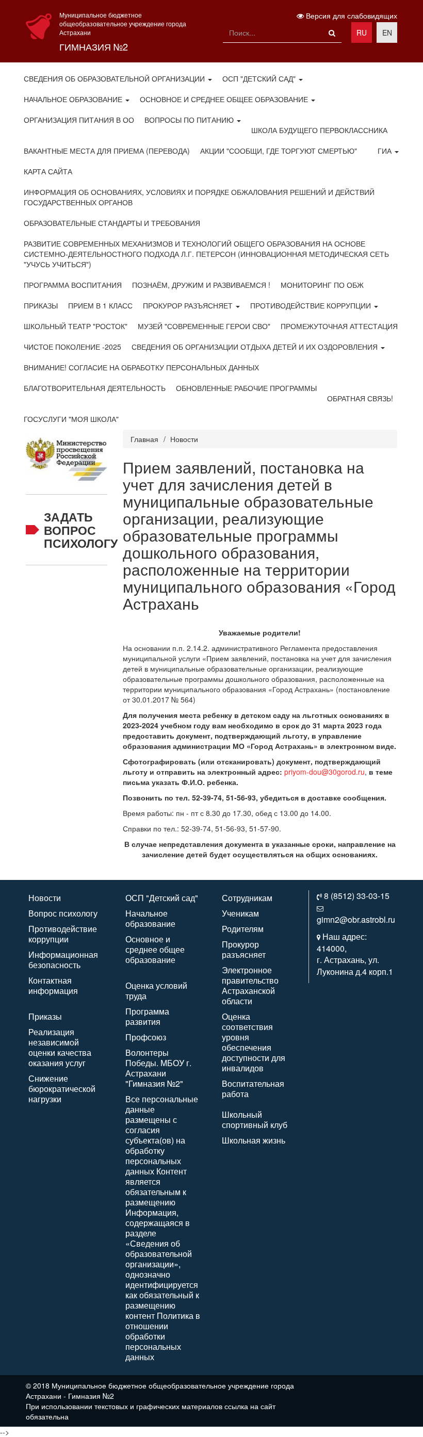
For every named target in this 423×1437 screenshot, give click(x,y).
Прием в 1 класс (100, 305)
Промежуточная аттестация (339, 326)
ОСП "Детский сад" (260, 78)
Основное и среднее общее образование (225, 99)
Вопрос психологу (62, 913)
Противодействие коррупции (311, 305)
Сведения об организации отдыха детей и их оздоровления (256, 346)
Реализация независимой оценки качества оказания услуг (59, 1047)
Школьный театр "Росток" (75, 326)
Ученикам (240, 913)
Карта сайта (48, 171)
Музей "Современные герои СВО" (204, 326)
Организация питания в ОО (79, 120)
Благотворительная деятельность (95, 388)
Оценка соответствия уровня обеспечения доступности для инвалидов (253, 1042)
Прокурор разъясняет (189, 305)
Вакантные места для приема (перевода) (107, 150)
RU (361, 32)
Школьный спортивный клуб (254, 1119)
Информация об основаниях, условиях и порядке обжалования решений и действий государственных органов (199, 197)
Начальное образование (74, 99)
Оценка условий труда (156, 990)
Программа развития (147, 1016)
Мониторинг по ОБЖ (322, 285)
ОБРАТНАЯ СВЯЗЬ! (360, 398)
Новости (184, 439)
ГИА (386, 150)
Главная (144, 439)
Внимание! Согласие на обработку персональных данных (141, 367)
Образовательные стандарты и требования (112, 223)
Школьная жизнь (253, 1140)
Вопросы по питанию (190, 120)
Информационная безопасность (63, 960)
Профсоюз (145, 1037)
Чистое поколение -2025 (72, 346)
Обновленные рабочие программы (246, 388)
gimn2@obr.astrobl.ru (356, 919)
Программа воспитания (73, 285)
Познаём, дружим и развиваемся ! (201, 285)
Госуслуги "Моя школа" (71, 419)
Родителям (243, 929)
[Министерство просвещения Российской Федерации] (66, 455)
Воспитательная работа (253, 1088)
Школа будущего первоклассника (319, 130)
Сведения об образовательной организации (115, 78)
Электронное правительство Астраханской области (250, 985)
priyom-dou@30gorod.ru (324, 771)
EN (387, 32)
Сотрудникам (247, 898)
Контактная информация (53, 985)
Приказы (41, 305)
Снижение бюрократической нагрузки (61, 1088)
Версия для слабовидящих (350, 15)
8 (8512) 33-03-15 (356, 896)
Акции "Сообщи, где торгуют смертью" (278, 150)
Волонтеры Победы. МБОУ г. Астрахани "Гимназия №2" (158, 1068)
